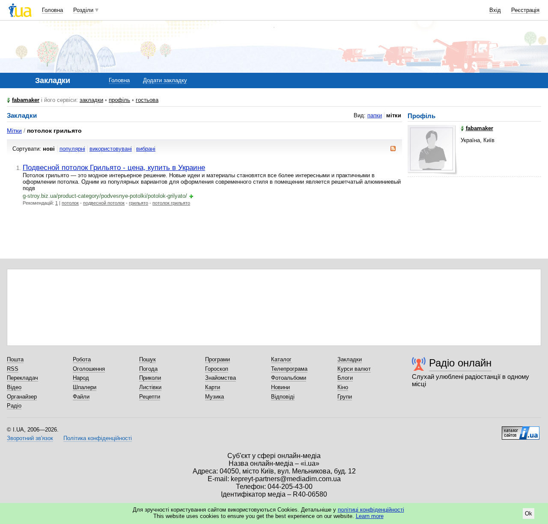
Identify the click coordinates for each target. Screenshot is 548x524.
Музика (214, 396)
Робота (82, 359)
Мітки (14, 130)
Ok (528, 513)
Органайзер (22, 396)
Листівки (150, 387)
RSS (12, 369)
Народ (81, 378)
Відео (14, 387)
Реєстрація (525, 10)
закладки (91, 100)
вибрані (145, 149)
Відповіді (283, 396)
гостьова (147, 100)
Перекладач (22, 378)
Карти (212, 387)
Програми (217, 359)
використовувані (110, 149)
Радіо (14, 405)
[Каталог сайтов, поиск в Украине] (520, 429)
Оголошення (89, 369)
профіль (119, 100)
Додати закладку (165, 80)
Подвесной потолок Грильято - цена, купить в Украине (114, 167)
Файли (81, 396)
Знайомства (220, 378)
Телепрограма (289, 369)
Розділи (83, 10)
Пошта (15, 359)
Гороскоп (216, 369)
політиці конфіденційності (371, 509)
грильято (138, 202)
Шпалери (84, 387)
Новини (280, 387)
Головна (52, 10)
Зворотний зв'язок (30, 438)
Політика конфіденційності (97, 438)
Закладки (349, 359)
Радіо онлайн (460, 363)
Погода (148, 369)
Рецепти (149, 396)
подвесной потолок (104, 202)
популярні (72, 149)
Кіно (342, 387)
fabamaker (25, 100)
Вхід (495, 10)
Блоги (345, 378)
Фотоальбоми (288, 378)
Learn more (370, 516)
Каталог (281, 359)
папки (374, 115)
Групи (344, 396)
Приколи (150, 378)
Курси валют (354, 369)
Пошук (147, 359)
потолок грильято (171, 202)
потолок (70, 202)
